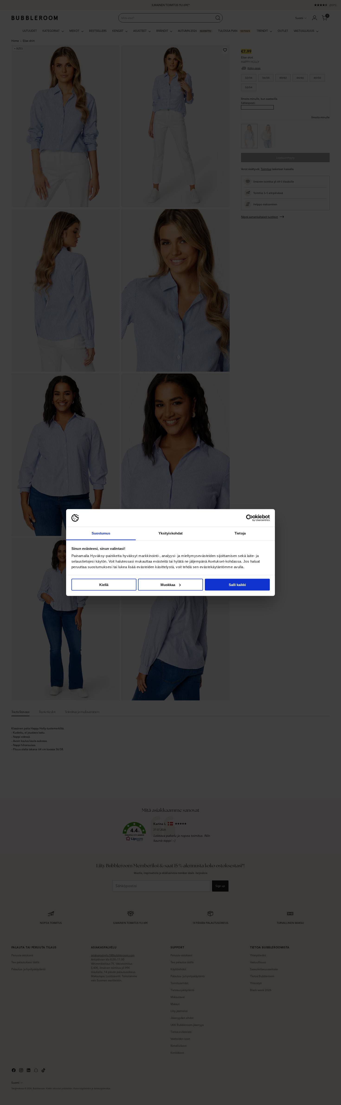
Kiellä (103, 584)
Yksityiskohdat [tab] (170, 533)
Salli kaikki (237, 584)
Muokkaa (168, 584)
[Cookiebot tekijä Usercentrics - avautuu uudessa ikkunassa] (249, 518)
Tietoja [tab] (240, 533)
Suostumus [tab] (101, 533)
